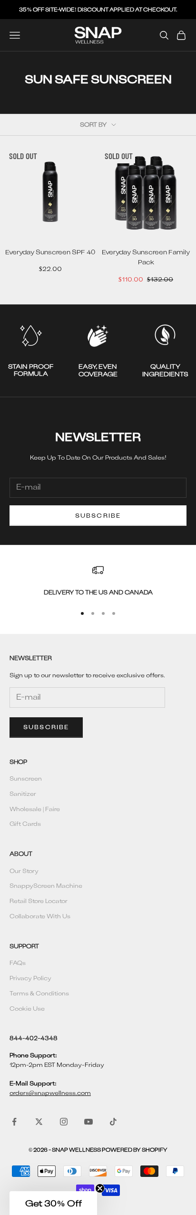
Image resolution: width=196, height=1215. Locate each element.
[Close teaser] (100, 1188)
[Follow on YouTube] (88, 1121)
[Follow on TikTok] (113, 1121)
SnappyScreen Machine (46, 885)
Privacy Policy (30, 977)
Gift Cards (25, 823)
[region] (98, 580)
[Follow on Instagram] (64, 1121)
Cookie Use (27, 1008)
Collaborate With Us (40, 916)
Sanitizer (23, 793)
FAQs (18, 962)
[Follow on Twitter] (39, 1121)
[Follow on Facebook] (14, 1121)
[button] (53, 1203)
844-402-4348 (34, 1037)
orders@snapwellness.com (50, 1092)
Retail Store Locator (39, 900)
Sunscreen (26, 778)
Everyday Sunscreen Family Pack (146, 257)
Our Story (24, 870)
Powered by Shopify (134, 1149)
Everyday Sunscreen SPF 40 (50, 252)
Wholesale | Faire (35, 808)
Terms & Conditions (39, 993)
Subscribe (98, 515)
